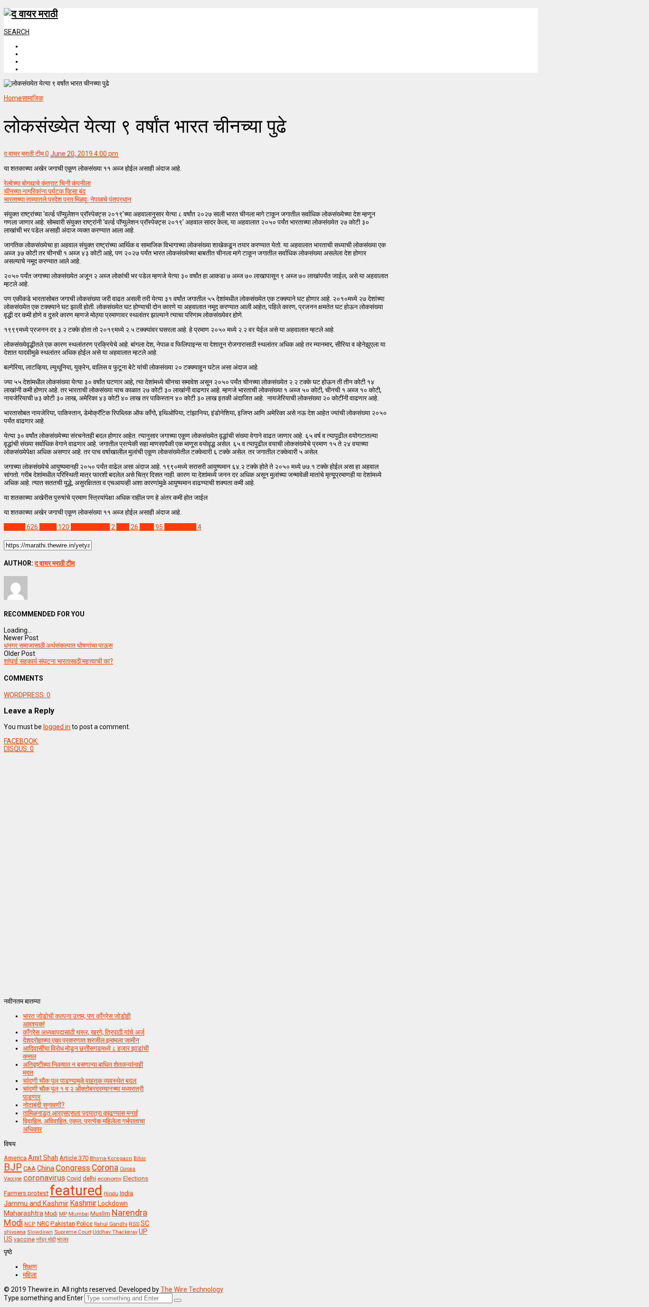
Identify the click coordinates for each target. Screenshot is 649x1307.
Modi (51, 1213)
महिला (30, 1274)
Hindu (111, 1193)
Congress (73, 1167)
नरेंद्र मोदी (46, 1239)
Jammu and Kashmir (36, 1204)
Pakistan (62, 1223)
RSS (134, 1223)
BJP (13, 1167)
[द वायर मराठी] (31, 14)
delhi (89, 1178)
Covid (74, 1178)
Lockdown (113, 1203)
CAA (29, 1168)
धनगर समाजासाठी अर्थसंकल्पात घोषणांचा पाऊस (58, 645)
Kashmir (83, 1203)
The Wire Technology (192, 1289)
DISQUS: (19, 748)
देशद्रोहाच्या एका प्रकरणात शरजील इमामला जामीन (81, 1040)
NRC (43, 1223)
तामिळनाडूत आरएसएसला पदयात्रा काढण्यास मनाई (80, 1113)
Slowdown (40, 1232)
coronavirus (44, 1177)
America (15, 1157)
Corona (105, 1167)
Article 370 (73, 1157)
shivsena (15, 1232)
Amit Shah (43, 1157)
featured (76, 1190)
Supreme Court (72, 1232)
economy (109, 1178)
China (45, 1168)
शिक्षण (30, 1266)
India (126, 1193)
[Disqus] (196, 871)
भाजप (62, 1239)
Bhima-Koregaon (111, 1158)
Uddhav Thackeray (115, 1232)
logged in (56, 727)
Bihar (140, 1158)
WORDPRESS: (27, 695)
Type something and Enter (43, 1298)
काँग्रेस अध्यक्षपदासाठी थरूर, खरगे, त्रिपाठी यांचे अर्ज (83, 1032)
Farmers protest (26, 1193)
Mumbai (78, 1214)
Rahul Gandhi (110, 1224)
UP (143, 1231)
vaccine (24, 1239)
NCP (30, 1224)
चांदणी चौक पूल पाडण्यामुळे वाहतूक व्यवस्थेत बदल (79, 1080)
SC (145, 1223)
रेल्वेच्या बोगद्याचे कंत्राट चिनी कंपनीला (47, 183)
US (8, 1239)
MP (63, 1213)
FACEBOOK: (21, 741)
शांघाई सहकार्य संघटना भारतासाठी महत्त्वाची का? (58, 661)
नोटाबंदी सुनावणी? (44, 1105)
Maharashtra (23, 1213)
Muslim (100, 1213)
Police (84, 1223)
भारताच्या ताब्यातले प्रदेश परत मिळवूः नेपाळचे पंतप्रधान (67, 199)
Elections (135, 1178)
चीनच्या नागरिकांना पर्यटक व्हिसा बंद (45, 191)
